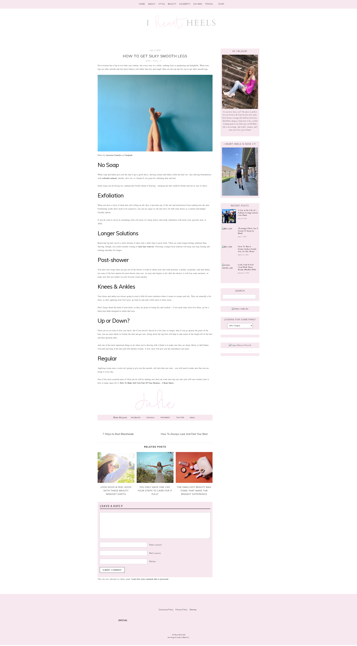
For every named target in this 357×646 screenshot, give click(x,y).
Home (142, 4)
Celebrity (184, 4)
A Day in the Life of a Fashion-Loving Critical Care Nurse (248, 212)
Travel (209, 4)
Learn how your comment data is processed (150, 579)
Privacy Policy (181, 609)
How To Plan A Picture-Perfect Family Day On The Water (247, 249)
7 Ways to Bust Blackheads (118, 434)
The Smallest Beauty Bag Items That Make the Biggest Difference (194, 490)
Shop (221, 4)
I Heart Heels (178, 635)
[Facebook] (246, 3)
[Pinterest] (252, 3)
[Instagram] (235, 3)
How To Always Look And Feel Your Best (184, 434)
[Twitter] (241, 3)
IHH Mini (197, 4)
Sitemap (193, 609)
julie (148, 61)
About (151, 4)
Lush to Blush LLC (183, 637)
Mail (155, 553)
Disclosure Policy (166, 609)
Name (155, 544)
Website (152, 561)
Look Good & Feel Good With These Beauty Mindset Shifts (116, 490)
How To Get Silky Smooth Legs (155, 56)
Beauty (172, 4)
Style (161, 4)
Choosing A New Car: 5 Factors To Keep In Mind (248, 230)
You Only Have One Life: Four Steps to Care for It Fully (155, 490)
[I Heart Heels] (181, 26)
